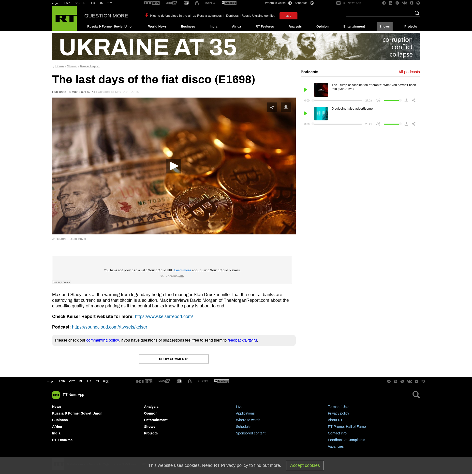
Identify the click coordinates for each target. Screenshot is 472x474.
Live (239, 407)
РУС (77, 3)
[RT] (152, 3)
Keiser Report (90, 66)
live (288, 15)
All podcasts (409, 72)
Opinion (322, 26)
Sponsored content (251, 433)
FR (93, 3)
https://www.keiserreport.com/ (164, 316)
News (56, 407)
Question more (106, 15)
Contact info (337, 433)
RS (101, 3)
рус (72, 381)
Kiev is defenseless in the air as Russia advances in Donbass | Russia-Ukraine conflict (212, 15)
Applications (245, 413)
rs (97, 381)
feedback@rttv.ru (242, 340)
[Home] (64, 18)
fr (89, 381)
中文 (110, 3)
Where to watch (248, 420)
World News (157, 26)
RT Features (265, 26)
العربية (56, 3)
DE (85, 3)
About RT (335, 420)
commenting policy (102, 340)
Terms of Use (338, 407)
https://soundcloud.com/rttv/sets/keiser (109, 327)
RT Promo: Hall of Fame (347, 427)
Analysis (295, 26)
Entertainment (354, 26)
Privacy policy (338, 413)
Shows (384, 26)
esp (62, 381)
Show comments (174, 359)
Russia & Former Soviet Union (110, 26)
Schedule (243, 427)
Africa (236, 26)
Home (59, 66)
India (213, 26)
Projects (410, 26)
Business (188, 26)
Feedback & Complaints (346, 440)
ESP (67, 3)
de (81, 381)
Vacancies (336, 446)
